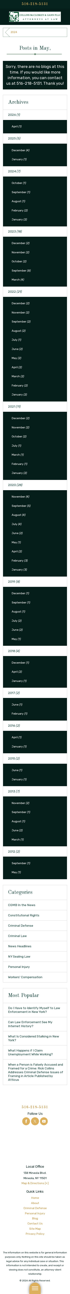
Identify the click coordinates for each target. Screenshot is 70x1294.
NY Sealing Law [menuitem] (19, 956)
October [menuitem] (19, 183)
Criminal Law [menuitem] (17, 936)
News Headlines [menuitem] (19, 946)
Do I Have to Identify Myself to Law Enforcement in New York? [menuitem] (34, 1010)
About (35, 1203)
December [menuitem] (20, 150)
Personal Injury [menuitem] (19, 967)
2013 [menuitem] (14, 791)
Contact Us (35, 1223)
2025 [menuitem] (14, 138)
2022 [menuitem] (15, 291)
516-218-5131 (35, 4)
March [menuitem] (18, 279)
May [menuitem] (16, 358)
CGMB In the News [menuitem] (21, 905)
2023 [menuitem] (15, 231)
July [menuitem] (16, 339)
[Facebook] (26, 1121)
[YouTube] (44, 1121)
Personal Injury (35, 1213)
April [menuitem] (17, 126)
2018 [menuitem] (14, 651)
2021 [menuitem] (14, 406)
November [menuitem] (20, 252)
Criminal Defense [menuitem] (20, 925)
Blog (35, 1218)
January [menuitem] (19, 159)
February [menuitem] (20, 210)
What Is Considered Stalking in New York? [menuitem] (33, 1038)
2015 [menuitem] (14, 758)
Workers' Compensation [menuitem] (25, 977)
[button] (35, 1288)
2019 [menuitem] (14, 581)
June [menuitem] (17, 349)
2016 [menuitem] (14, 725)
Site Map (35, 1228)
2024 (14, 32)
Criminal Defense (35, 1208)
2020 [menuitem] (15, 485)
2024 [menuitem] (14, 171)
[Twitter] (35, 1121)
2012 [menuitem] (14, 851)
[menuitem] (35, 1197)
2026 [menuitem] (14, 115)
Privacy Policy (35, 1233)
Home (35, 1198)
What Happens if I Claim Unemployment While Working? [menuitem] (30, 1052)
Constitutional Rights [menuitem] (23, 915)
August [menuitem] (18, 201)
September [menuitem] (21, 192)
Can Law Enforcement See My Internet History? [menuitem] (30, 1024)
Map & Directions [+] (35, 1183)
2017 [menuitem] (14, 693)
